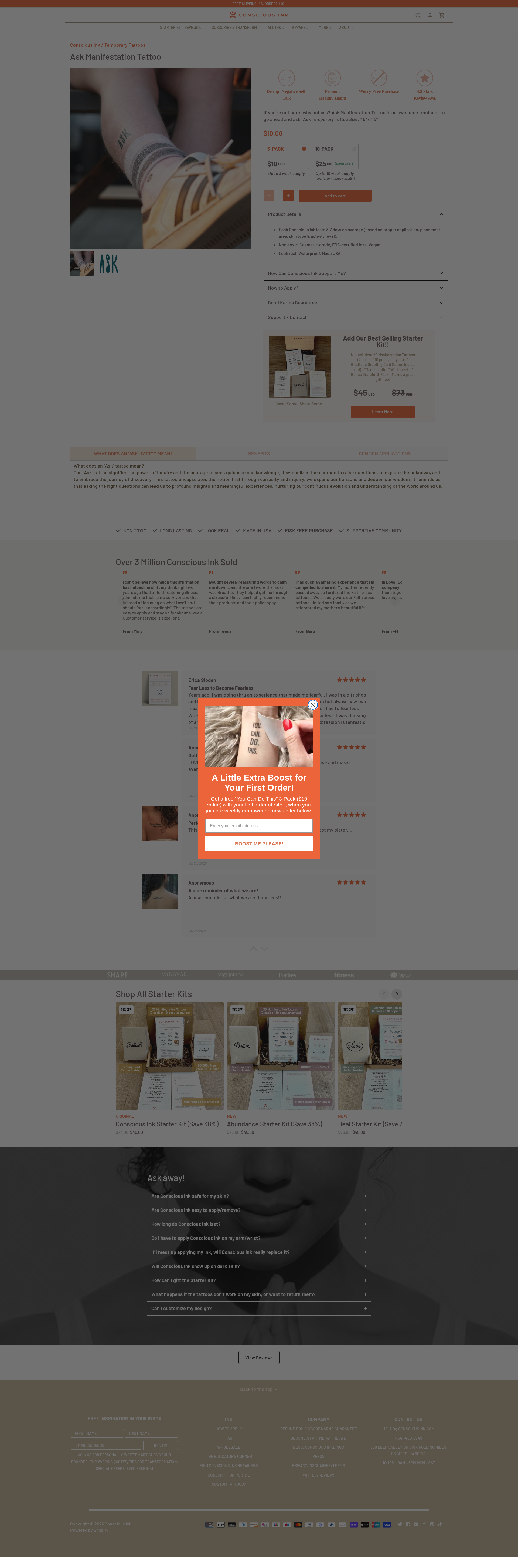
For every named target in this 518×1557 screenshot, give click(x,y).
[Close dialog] (313, 704)
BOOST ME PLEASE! (259, 843)
